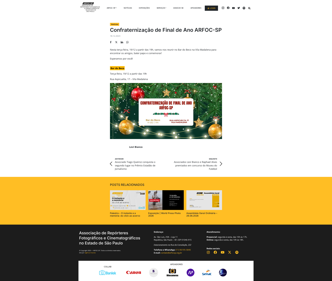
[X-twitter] (229, 252)
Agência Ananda (90, 253)
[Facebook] (215, 252)
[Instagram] (208, 252)
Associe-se (178, 8)
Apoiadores (196, 8)
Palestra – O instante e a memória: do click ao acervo (125, 214)
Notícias (128, 8)
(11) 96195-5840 (183, 249)
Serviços (161, 8)
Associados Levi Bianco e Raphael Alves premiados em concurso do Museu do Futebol (195, 165)
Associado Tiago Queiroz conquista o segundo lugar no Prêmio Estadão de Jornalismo (135, 165)
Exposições (144, 8)
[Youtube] (222, 252)
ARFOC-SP (111, 8)
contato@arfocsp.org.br (171, 252)
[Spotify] (236, 252)
